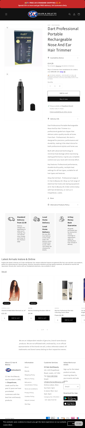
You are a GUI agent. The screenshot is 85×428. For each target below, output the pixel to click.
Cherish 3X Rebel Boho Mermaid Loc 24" (14, 310)
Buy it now (64, 99)
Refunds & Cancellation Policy (31, 383)
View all (4, 272)
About (27, 367)
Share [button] (52, 198)
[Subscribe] (77, 386)
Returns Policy (29, 379)
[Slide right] (47, 329)
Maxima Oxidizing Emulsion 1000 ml (39, 310)
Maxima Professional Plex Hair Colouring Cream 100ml (64, 311)
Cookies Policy (29, 396)
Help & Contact (30, 400)
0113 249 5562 (52, 376)
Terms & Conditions (31, 389)
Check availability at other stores (61, 112)
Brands (27, 371)
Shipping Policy (30, 375)
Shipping (58, 66)
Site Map (27, 404)
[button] (6, 14)
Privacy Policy (29, 393)
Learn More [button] (7, 425)
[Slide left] (38, 329)
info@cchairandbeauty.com (54, 382)
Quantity (50, 82)
